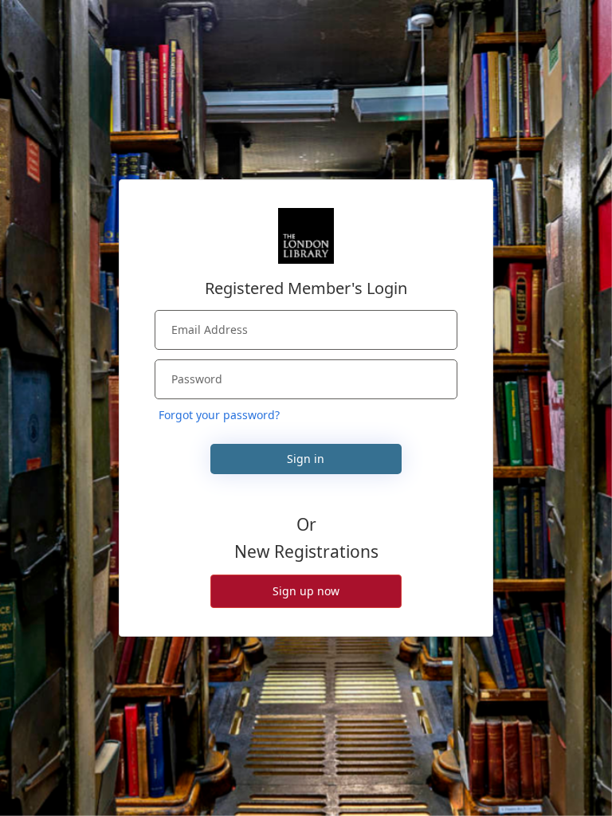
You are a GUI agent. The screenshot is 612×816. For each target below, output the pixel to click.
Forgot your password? (219, 414)
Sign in (305, 458)
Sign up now (306, 590)
